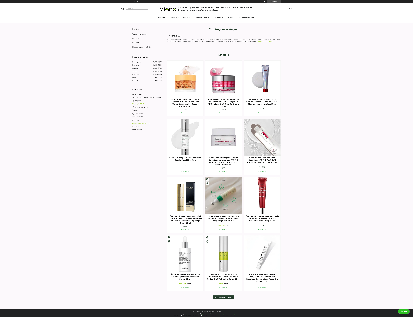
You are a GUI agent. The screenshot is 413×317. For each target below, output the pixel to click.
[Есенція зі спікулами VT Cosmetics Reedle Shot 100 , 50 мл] (185, 137)
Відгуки (135, 43)
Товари (173, 17)
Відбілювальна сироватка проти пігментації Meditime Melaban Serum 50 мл (185, 276)
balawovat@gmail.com (140, 123)
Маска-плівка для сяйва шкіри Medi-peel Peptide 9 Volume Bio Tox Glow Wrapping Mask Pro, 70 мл (262, 101)
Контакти (219, 17)
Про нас (186, 17)
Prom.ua (218, 311)
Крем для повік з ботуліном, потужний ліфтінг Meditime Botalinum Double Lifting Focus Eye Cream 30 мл (262, 277)
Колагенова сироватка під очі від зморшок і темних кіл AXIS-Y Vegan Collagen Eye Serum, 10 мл (224, 218)
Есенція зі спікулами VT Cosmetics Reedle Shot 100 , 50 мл (185, 159)
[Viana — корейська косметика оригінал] (168, 8)
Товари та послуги (140, 34)
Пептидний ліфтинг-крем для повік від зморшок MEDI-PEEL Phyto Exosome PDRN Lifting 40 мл (262, 218)
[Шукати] (122, 9)
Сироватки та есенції (265, 42)
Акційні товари (202, 17)
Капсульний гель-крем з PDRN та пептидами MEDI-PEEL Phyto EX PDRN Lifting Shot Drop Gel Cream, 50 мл (223, 102)
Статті (230, 17)
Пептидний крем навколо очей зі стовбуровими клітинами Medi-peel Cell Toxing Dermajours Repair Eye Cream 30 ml (185, 219)
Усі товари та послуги (223, 297)
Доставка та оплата (247, 17)
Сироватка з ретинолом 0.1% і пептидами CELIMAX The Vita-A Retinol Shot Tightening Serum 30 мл (223, 276)
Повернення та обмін (141, 47)
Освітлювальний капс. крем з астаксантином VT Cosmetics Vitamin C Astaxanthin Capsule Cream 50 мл (185, 102)
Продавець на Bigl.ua (206, 313)
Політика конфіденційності (230, 315)
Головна (161, 17)
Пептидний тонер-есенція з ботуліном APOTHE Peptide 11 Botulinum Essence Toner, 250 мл (262, 160)
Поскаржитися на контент (211, 315)
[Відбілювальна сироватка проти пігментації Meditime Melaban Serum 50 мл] (185, 253)
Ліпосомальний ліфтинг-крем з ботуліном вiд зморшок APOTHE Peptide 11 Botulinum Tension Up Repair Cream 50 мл (223, 161)
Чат (405, 311)
